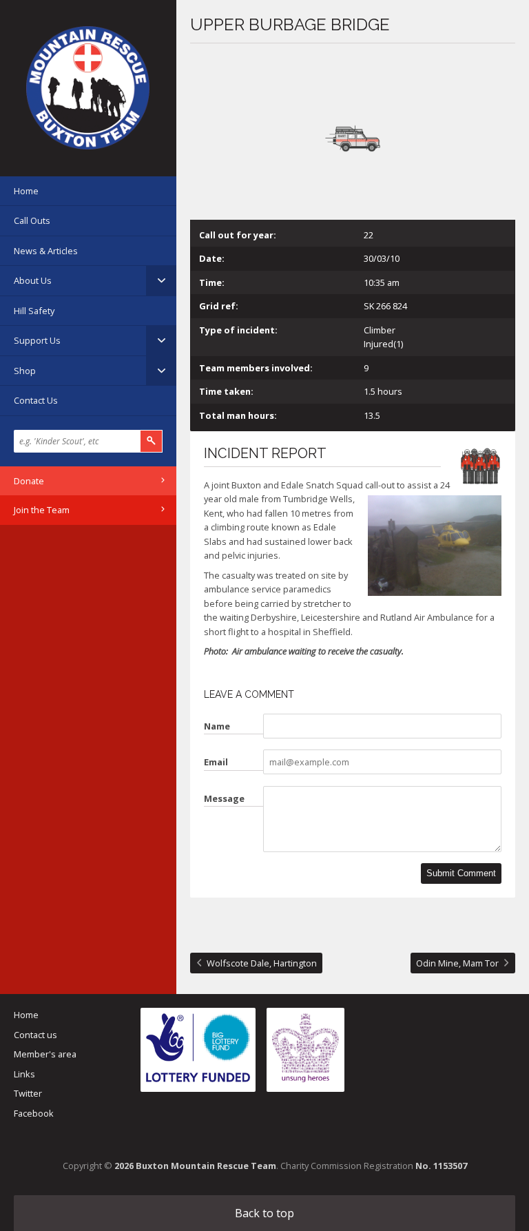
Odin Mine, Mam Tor (457, 963)
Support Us (37, 340)
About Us (33, 280)
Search (152, 441)
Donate (29, 481)
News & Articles (46, 251)
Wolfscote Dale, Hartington (262, 963)
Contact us (35, 1034)
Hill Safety (34, 310)
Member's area (45, 1054)
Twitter (28, 1093)
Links (24, 1074)
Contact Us (36, 400)
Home (26, 191)
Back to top (264, 1213)
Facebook (34, 1113)
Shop (25, 370)
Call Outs (32, 220)
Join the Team (42, 510)
